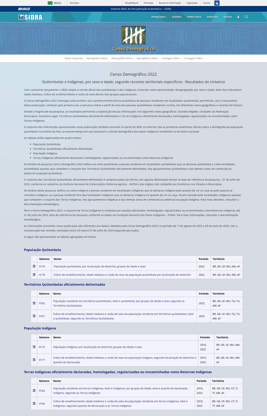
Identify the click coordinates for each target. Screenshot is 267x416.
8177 (42, 360)
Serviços (74, 2)
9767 (42, 316)
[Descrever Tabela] (34, 266)
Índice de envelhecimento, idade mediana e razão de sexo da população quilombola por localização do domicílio (122, 274)
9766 (42, 403)
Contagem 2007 (170, 58)
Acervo (176, 17)
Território (194, 17)
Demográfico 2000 (146, 58)
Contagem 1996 (192, 58)
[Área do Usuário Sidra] (238, 17)
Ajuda (228, 17)
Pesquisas (158, 17)
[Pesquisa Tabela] (246, 17)
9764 (42, 390)
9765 (42, 303)
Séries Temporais (73, 58)
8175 (42, 347)
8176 (42, 266)
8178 (42, 274)
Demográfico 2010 (121, 58)
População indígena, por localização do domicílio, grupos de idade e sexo (97, 347)
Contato (212, 17)
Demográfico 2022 (96, 58)
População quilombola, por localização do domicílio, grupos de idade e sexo (99, 266)
